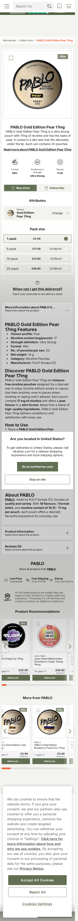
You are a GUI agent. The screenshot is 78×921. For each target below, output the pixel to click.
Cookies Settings (37, 904)
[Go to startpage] (37, 21)
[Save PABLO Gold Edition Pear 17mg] (11, 58)
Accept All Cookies (37, 880)
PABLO (10, 499)
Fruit (60, 173)
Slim (14, 173)
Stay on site (37, 479)
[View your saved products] (46, 30)
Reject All (37, 892)
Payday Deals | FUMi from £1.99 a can (35, 4)
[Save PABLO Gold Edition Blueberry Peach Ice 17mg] (38, 710)
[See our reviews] (37, 11)
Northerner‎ (9, 40)
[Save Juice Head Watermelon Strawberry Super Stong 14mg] (38, 624)
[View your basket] (64, 30)
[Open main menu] (11, 30)
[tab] (4, 685)
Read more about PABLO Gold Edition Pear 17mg (37, 149)
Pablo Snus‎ (26, 40)
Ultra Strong (37, 175)
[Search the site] (28, 30)
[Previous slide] (5, 646)
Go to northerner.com (37, 466)
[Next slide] (70, 646)
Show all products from (37, 569)
